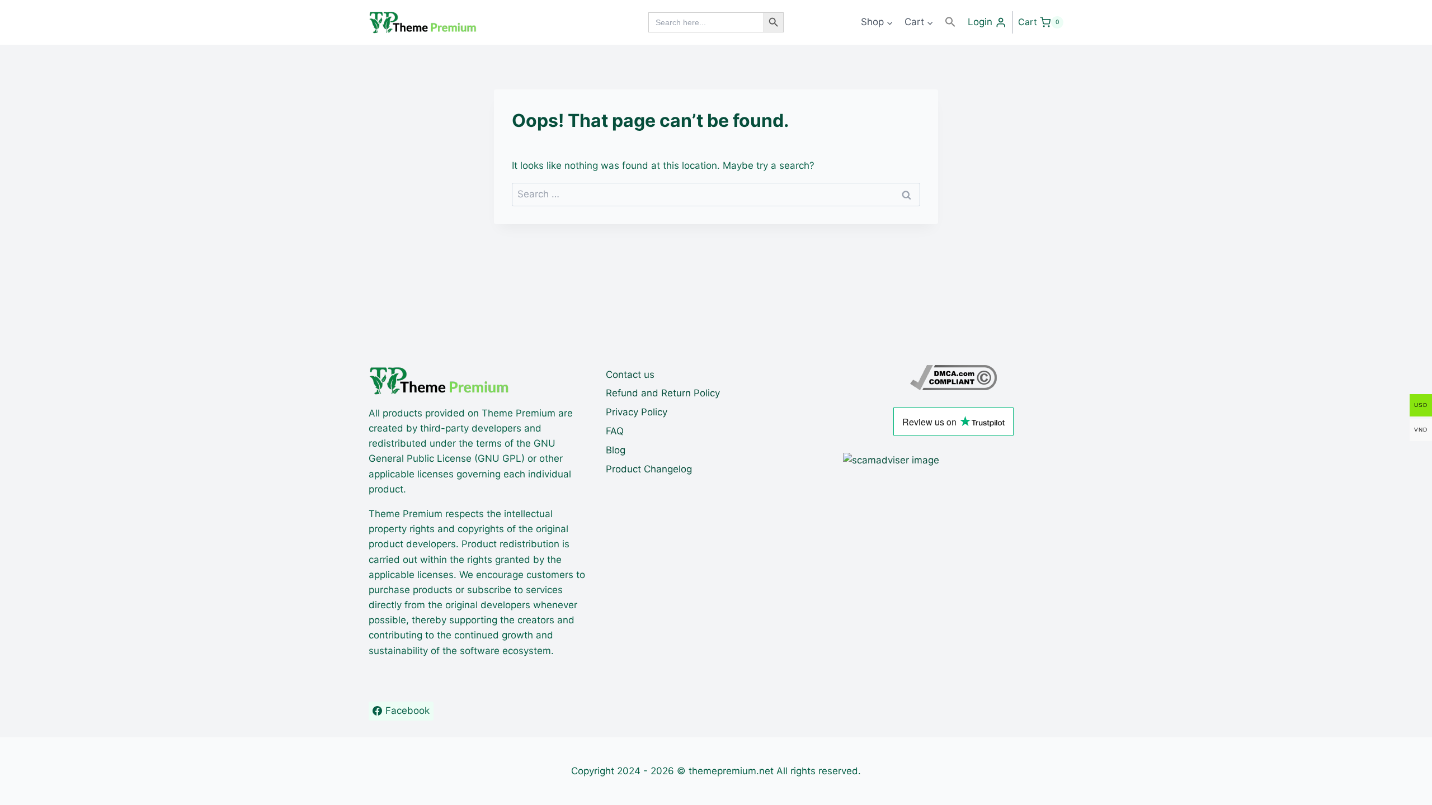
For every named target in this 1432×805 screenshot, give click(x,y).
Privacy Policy (636, 412)
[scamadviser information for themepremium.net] (953, 460)
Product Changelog (649, 469)
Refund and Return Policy (663, 393)
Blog (615, 450)
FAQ (615, 431)
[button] (950, 22)
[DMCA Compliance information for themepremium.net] (953, 377)
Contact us (630, 374)
